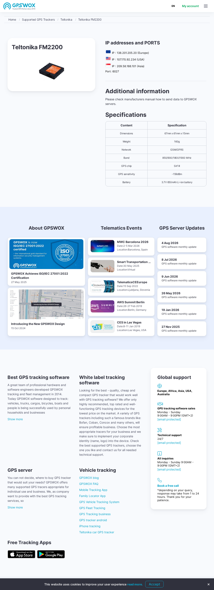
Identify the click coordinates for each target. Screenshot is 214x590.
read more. (135, 584)
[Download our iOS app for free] (21, 554)
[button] (206, 6)
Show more (15, 419)
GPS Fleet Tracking (92, 508)
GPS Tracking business (95, 514)
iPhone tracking (90, 526)
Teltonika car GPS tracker (96, 532)
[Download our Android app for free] (51, 554)
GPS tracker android (93, 520)
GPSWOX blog (89, 477)
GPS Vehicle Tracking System (99, 502)
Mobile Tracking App (93, 490)
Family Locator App (92, 496)
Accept (154, 584)
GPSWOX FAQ (88, 484)
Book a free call (168, 485)
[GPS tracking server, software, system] (19, 6)
